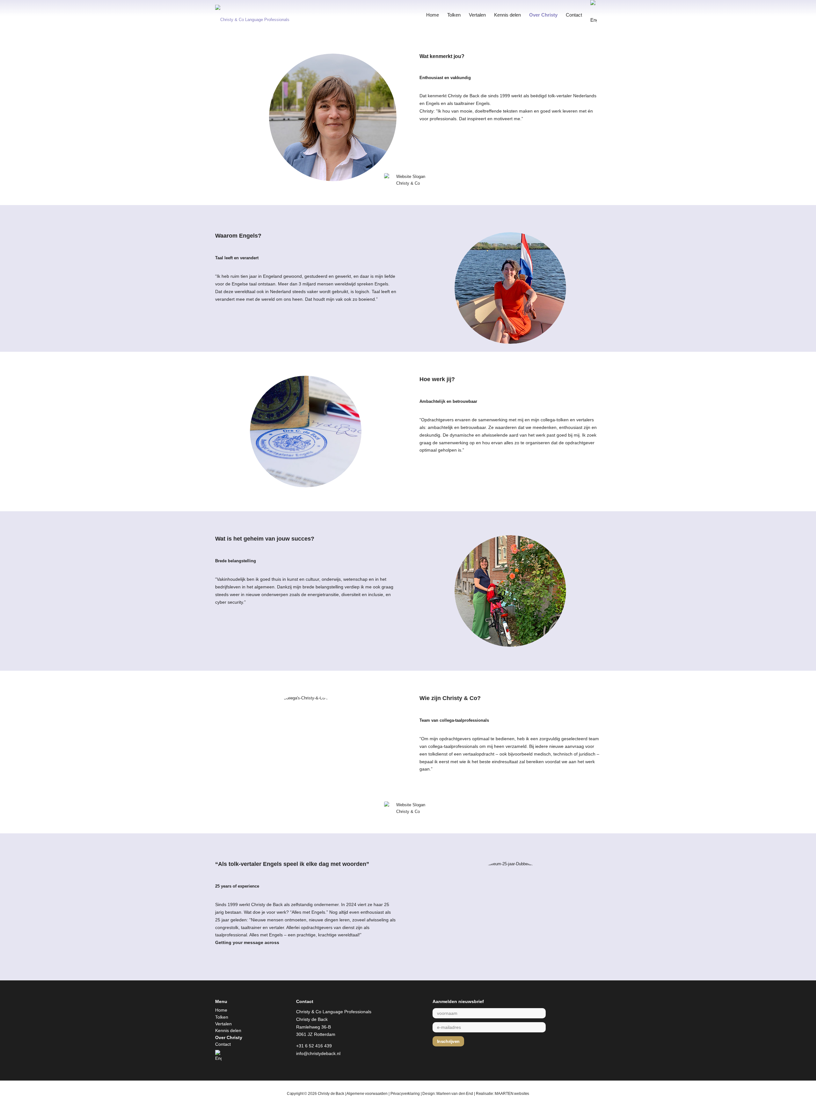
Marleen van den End (454, 1093)
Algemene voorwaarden (367, 1093)
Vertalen (223, 1023)
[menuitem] (432, 15)
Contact (223, 1044)
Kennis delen (228, 1030)
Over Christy (228, 1037)
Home (221, 1010)
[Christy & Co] (261, 15)
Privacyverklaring (405, 1093)
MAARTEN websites (512, 1093)
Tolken (221, 1017)
